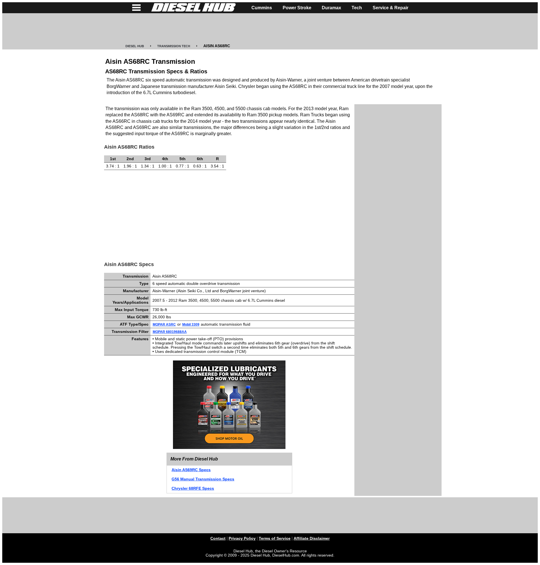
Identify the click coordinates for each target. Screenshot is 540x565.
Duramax (331, 7)
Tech (357, 7)
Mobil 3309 (190, 324)
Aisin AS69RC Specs (191, 470)
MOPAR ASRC (164, 324)
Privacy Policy (242, 538)
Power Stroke (297, 7)
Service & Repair (390, 7)
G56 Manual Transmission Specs (203, 479)
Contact (218, 538)
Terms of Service (275, 538)
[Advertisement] (270, 28)
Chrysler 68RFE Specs (193, 488)
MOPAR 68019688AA (170, 332)
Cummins (261, 7)
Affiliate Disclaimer (312, 538)
